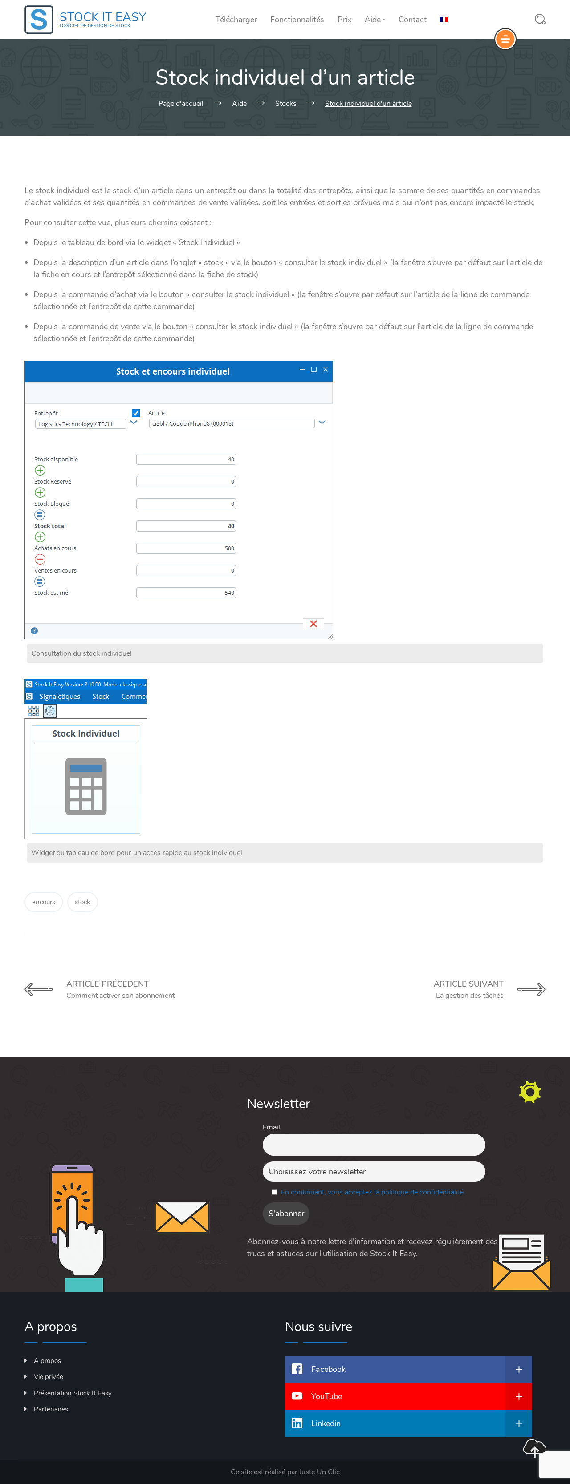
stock (82, 902)
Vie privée (48, 1376)
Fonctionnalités (297, 20)
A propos (47, 1360)
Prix (344, 20)
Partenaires (51, 1409)
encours (43, 902)
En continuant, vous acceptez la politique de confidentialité (372, 1192)
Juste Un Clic (319, 1472)
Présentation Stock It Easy (73, 1393)
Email (271, 1127)
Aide (373, 20)
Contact (413, 20)
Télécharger (236, 20)
